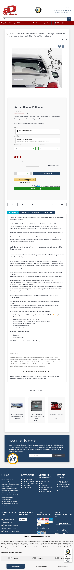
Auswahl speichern (41, 566)
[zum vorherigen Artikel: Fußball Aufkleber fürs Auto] (63, 39)
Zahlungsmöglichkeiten (31, 481)
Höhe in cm (41, 145)
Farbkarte (16, 335)
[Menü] (71, 549)
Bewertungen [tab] (25, 212)
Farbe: (16, 127)
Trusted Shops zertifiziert (63, 487)
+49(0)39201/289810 (62, 10)
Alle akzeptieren (15, 566)
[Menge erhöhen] (31, 173)
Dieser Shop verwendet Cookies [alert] (37, 537)
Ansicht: (16, 136)
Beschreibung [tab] (13, 212)
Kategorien (27, 485)
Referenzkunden (46, 487)
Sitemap (44, 485)
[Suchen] (69, 19)
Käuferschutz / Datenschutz (64, 482)
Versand (26, 161)
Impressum (44, 489)
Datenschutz (45, 481)
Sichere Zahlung (64, 484)
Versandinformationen (30, 483)
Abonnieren (58, 455)
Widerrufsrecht (46, 491)
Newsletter (27, 487)
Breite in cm (17, 145)
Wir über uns (27, 479)
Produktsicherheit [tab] (48, 212)
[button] (37, 132)
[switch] (10, 558)
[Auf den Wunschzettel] (63, 46)
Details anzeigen (63, 566)
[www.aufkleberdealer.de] (10, 10)
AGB (42, 483)
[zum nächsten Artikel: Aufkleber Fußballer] (66, 39)
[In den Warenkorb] (8, 42)
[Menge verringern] (15, 173)
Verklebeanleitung (18, 337)
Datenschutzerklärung (49, 447)
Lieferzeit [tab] (35, 212)
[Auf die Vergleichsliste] (59, 46)
